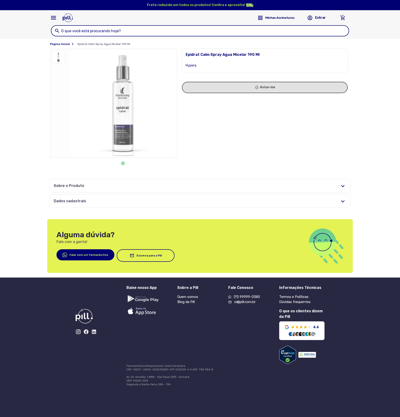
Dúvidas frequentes (295, 302)
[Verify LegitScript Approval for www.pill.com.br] (287, 355)
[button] (59, 58)
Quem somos (187, 297)
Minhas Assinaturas (279, 17)
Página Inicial (60, 44)
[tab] (123, 163)
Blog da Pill (186, 302)
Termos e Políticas (294, 297)
